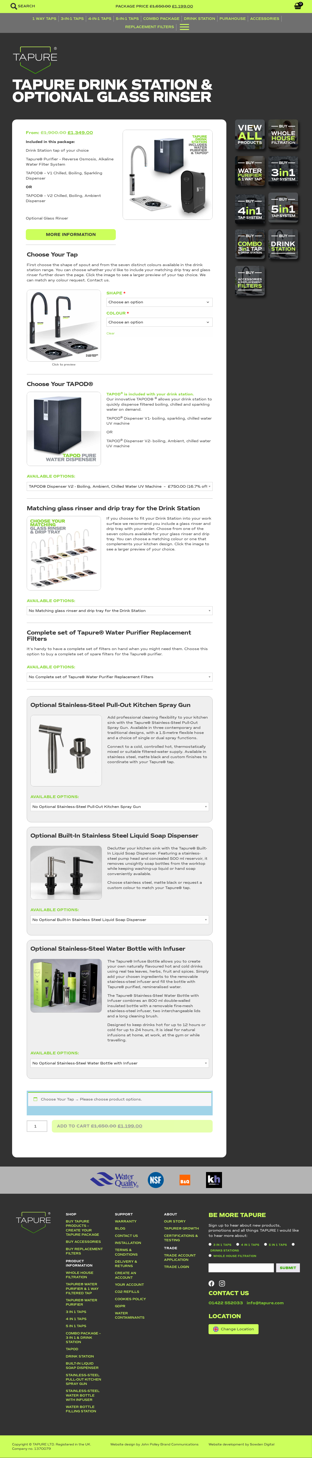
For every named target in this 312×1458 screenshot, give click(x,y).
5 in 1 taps (76, 1326)
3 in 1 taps (222, 1245)
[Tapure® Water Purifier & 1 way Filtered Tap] (250, 171)
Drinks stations (224, 1250)
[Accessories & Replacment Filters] (250, 281)
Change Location (237, 1329)
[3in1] (283, 171)
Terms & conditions (126, 1252)
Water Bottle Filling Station (81, 1409)
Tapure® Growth (181, 1228)
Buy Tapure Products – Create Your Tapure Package (82, 1228)
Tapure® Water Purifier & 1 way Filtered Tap (82, 1288)
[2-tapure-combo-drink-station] (64, 325)
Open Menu (184, 28)
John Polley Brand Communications (169, 1444)
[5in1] (283, 207)
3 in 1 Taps (76, 1312)
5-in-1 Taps (127, 18)
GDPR (120, 1306)
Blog (120, 1228)
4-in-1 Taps (99, 18)
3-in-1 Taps (72, 18)
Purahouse (232, 18)
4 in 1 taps (250, 1245)
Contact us (126, 1236)
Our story (175, 1221)
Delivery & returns (126, 1264)
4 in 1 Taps (76, 1319)
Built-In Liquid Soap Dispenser (82, 1365)
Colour (117, 313)
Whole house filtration (79, 1275)
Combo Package (161, 18)
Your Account (129, 1285)
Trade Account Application (180, 1257)
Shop (71, 1214)
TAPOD (72, 1349)
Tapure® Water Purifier (81, 1302)
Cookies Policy (130, 1299)
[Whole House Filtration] (283, 134)
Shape (116, 293)
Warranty (126, 1221)
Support (124, 1214)
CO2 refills (127, 1292)
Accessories (264, 18)
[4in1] (250, 209)
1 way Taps (44, 18)
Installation (128, 1243)
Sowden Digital (262, 1444)
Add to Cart (99, 1126)
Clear (110, 333)
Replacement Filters (149, 27)
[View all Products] (250, 134)
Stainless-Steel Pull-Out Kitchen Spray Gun (83, 1379)
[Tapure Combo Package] (250, 244)
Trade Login (176, 1267)
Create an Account (125, 1275)
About (170, 1214)
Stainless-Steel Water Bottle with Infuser (83, 1395)
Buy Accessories (83, 1242)
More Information (71, 234)
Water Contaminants (130, 1315)
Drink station (80, 1356)
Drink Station (199, 18)
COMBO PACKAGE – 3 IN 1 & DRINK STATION (83, 1337)
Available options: (51, 476)
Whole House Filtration (234, 1256)
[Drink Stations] (283, 244)
